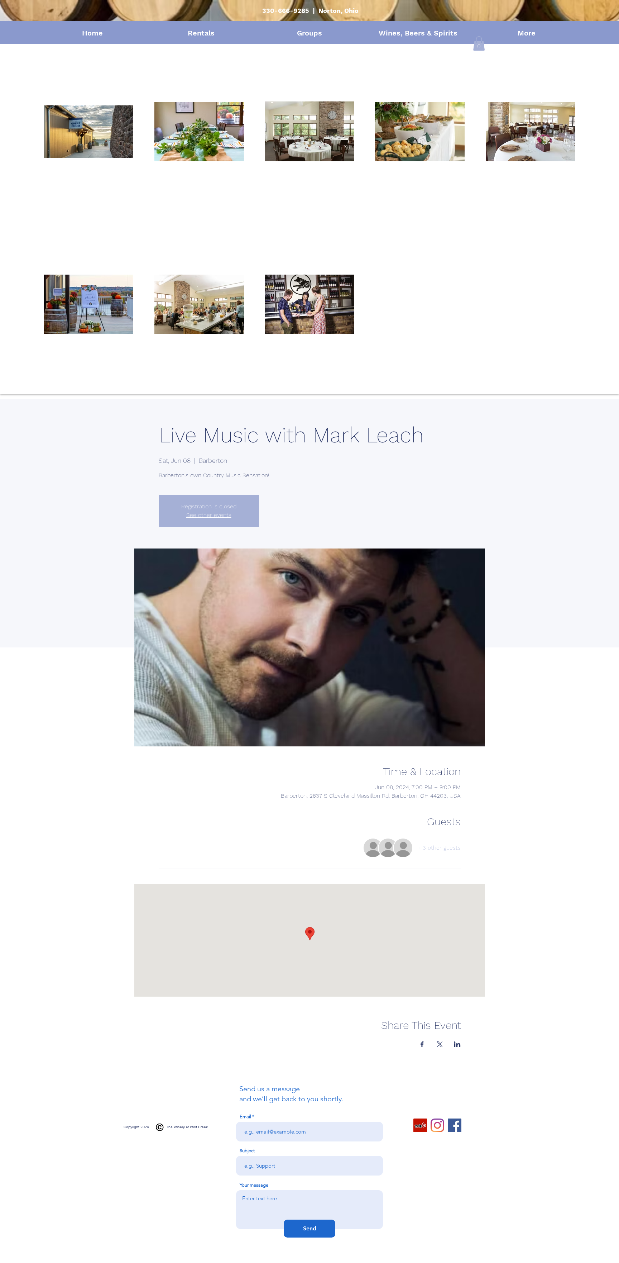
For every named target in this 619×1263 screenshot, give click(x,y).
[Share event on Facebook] (422, 1044)
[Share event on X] (439, 1044)
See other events (208, 515)
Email (245, 1116)
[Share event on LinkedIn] (457, 1044)
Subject (247, 1150)
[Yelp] (420, 1125)
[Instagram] (437, 1125)
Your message (254, 1185)
